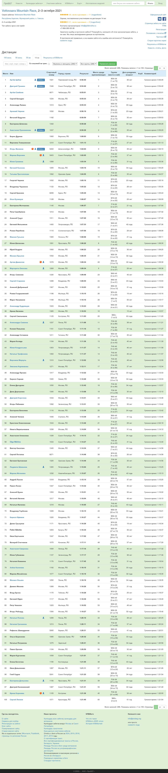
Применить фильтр (107, 63)
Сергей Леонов (16, 699)
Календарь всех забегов (53, 718)
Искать (150, 3)
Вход (160, 3)
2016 (51, 736)
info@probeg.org (134, 718)
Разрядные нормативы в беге (56, 758)
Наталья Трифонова (19, 354)
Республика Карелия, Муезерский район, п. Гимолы (23, 18)
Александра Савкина (19, 322)
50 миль (18, 57)
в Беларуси (56, 755)
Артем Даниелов (17, 262)
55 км (28, 57)
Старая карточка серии (156, 40)
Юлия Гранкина (16, 161)
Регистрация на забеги (11, 723)
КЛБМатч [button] (68, 3)
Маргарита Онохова (18, 268)
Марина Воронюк (17, 155)
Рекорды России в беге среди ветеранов (60, 745)
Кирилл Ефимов (17, 517)
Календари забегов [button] (34, 3)
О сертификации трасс (53, 738)
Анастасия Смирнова (19, 548)
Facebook (35, 733)
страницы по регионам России (14, 736)
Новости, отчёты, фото (157, 48)
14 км (37, 57)
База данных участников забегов (57, 731)
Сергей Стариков (17, 281)
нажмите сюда (66, 40)
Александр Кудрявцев (19, 306)
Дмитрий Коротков (18, 398)
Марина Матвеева (17, 473)
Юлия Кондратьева (18, 347)
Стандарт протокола (52, 760)
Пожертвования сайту (10, 728)
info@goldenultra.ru (88, 25)
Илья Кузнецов (16, 199)
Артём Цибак (15, 79)
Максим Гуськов (17, 237)
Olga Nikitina (15, 442)
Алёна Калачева (17, 567)
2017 (46, 736)
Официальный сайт (158, 14)
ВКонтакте (26, 733)
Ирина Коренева (17, 693)
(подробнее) (96, 14)
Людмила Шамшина (18, 467)
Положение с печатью (155, 33)
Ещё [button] (79, 3)
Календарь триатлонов (53, 728)
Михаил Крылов (17, 255)
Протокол (160, 36)
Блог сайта (6, 726)
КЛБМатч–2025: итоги (94, 721)
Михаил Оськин (16, 580)
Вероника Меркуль (18, 360)
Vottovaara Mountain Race (19, 10)
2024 (67, 733)
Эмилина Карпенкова (19, 366)
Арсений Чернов (17, 111)
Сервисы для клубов (10, 721)
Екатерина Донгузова (19, 680)
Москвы (68, 723)
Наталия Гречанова (18, 624)
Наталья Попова (17, 618)
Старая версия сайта (10, 731)
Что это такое (91, 718)
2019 (72, 733)
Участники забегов (53, 3)
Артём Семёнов (16, 92)
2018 (77, 733)
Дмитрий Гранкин (17, 86)
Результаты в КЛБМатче (156, 44)
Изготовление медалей (95, 3)
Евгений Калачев (17, 167)
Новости (19, 3)
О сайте (5, 718)
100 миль (7, 57)
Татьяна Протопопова (19, 174)
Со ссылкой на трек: (38, 63)
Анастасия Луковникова (20, 130)
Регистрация (161, 29)
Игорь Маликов (16, 149)
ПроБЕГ (8, 3)
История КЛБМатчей (94, 723)
